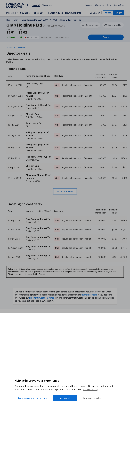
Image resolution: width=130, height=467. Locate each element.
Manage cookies (92, 398)
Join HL (108, 12)
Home (9, 20)
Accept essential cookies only (32, 398)
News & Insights (73, 13)
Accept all (65, 398)
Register (88, 5)
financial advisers (89, 294)
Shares (17, 20)
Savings (24, 13)
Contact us (119, 5)
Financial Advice (54, 13)
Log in (119, 12)
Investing (11, 13)
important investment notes (41, 298)
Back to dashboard (18, 47)
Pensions (37, 13)
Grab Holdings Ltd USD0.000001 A (36, 20)
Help (109, 5)
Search (96, 13)
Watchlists (99, 5)
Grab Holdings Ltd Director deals (67, 20)
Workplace (47, 5)
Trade (106, 37)
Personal (36, 5)
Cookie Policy (90, 389)
